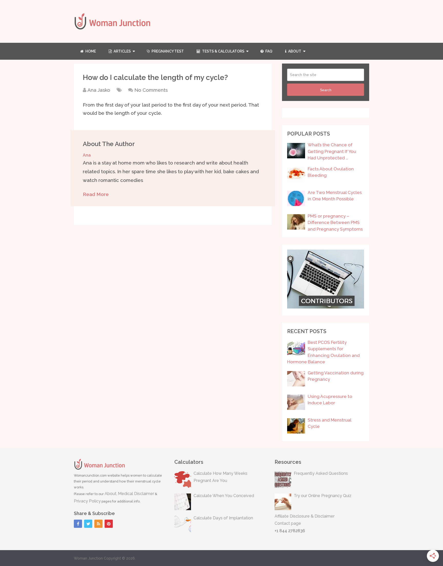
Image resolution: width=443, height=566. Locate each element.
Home (90, 51)
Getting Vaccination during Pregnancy (336, 376)
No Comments (151, 90)
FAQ (268, 51)
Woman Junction (88, 558)
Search (325, 90)
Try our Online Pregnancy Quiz (322, 495)
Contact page (288, 523)
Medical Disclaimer (136, 493)
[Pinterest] (109, 524)
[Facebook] (78, 524)
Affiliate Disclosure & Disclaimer (305, 516)
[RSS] (98, 524)
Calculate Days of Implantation (223, 518)
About (294, 51)
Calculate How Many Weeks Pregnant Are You (220, 477)
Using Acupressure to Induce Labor (330, 400)
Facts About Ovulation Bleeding (331, 172)
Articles (122, 51)
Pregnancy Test (167, 51)
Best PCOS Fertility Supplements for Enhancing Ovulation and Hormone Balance (323, 352)
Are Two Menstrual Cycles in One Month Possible (335, 196)
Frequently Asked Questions (321, 473)
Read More (96, 194)
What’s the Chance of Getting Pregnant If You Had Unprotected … (332, 151)
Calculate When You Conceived (224, 495)
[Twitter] (88, 524)
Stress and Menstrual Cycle (329, 423)
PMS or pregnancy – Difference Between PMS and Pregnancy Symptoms (335, 222)
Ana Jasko (98, 90)
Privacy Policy (87, 501)
